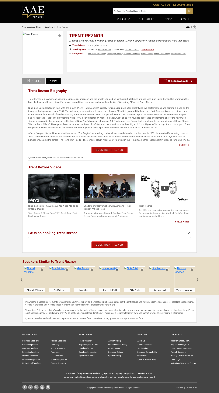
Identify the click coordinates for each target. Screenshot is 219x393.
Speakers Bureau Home (181, 341)
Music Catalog (114, 348)
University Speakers (59, 359)
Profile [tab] (36, 81)
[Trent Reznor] (165, 188)
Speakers (49, 27)
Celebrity (110, 54)
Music (156, 54)
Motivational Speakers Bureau (183, 363)
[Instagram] (48, 388)
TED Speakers (57, 356)
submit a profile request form (130, 318)
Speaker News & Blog (146, 359)
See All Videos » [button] (183, 222)
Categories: (78, 53)
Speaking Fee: (79, 49)
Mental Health (147, 54)
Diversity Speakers (30, 348)
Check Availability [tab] (180, 81)
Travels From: (79, 45)
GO (189, 11)
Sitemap (180, 388)
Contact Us (142, 356)
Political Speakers (58, 341)
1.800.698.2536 (183, 4)
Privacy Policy (191, 388)
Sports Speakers (58, 348)
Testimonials (142, 348)
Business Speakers (30, 341)
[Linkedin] (36, 388)
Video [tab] (53, 80)
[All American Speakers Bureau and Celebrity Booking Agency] (33, 11)
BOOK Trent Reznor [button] (109, 149)
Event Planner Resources (181, 348)
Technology (165, 54)
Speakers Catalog (115, 352)
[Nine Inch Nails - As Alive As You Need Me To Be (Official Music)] (54, 188)
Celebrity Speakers (30, 344)
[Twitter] (30, 388)
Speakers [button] (123, 19)
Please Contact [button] (104, 49)
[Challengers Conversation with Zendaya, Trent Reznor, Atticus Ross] (109, 188)
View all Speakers (178, 352)
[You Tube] (42, 388)
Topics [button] (167, 19)
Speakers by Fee (86, 348)
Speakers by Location (88, 352)
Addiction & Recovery (97, 54)
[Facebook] (24, 388)
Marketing (55, 344)
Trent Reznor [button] (86, 36)
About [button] (185, 19)
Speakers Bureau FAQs (147, 352)
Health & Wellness (132, 54)
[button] (21, 279)
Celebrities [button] (146, 19)
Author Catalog (114, 341)
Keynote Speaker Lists (88, 344)
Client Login (175, 359)
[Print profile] (188, 27)
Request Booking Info (180, 344)
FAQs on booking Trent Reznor (52, 233)
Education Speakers (30, 352)
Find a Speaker (85, 341)
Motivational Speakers (31, 363)
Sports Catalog (114, 356)
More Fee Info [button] (148, 49)
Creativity (119, 54)
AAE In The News (144, 344)
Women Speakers (58, 363)
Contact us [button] (161, 4)
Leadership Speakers (31, 359)
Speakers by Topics (87, 356)
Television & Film (178, 54)
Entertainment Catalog (117, 344)
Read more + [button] (184, 144)
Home (38, 27)
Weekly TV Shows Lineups (182, 356)
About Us (141, 341)
